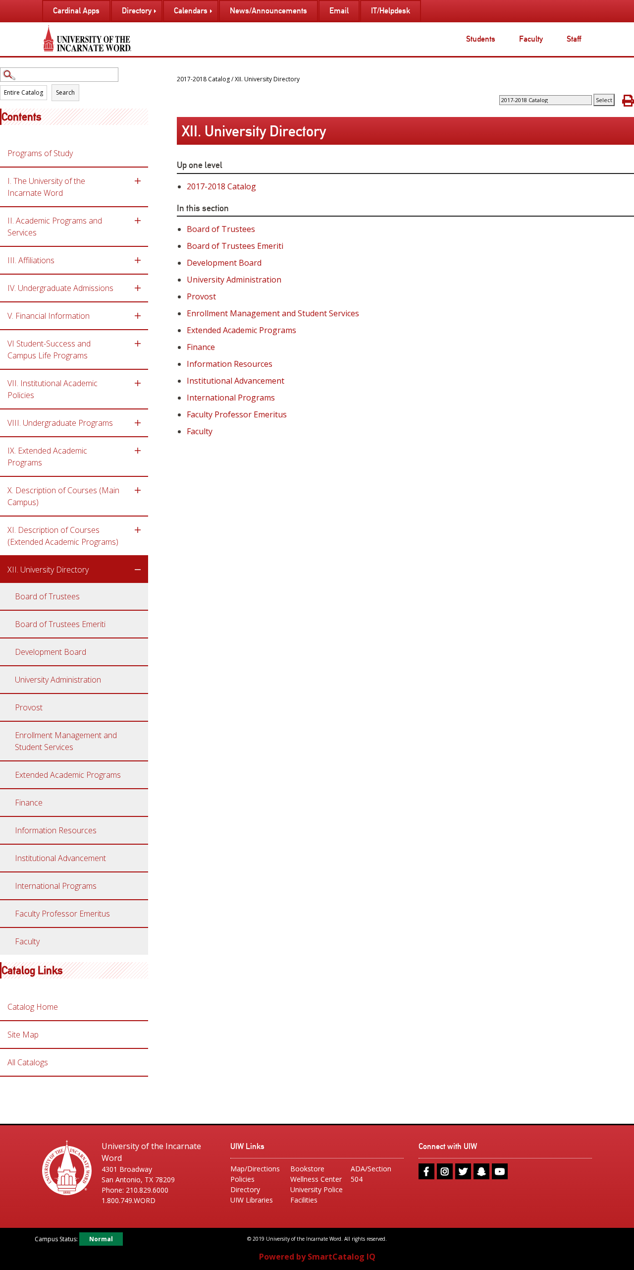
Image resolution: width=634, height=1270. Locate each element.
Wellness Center (316, 1179)
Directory (245, 1189)
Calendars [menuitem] (191, 10)
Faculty (531, 39)
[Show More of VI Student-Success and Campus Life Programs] (137, 343)
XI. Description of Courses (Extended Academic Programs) (62, 535)
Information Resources (56, 830)
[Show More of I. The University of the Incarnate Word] (137, 181)
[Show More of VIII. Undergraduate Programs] (137, 422)
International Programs (56, 885)
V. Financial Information (48, 315)
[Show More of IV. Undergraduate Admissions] (137, 288)
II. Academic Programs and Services (54, 226)
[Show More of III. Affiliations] (137, 260)
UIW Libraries (251, 1200)
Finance (29, 802)
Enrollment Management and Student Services (66, 741)
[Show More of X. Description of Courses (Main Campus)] (137, 490)
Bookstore (307, 1168)
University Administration (58, 679)
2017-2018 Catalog (203, 79)
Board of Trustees (47, 596)
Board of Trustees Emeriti (60, 624)
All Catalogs (27, 1062)
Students (480, 39)
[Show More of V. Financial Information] (137, 315)
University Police (316, 1189)
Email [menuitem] (339, 10)
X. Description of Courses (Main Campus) (63, 496)
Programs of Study (40, 153)
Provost (29, 707)
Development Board (50, 651)
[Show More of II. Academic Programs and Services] (137, 220)
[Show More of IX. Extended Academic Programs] (137, 450)
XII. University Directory (48, 569)
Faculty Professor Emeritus (62, 913)
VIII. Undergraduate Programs (60, 422)
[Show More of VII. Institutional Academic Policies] (137, 383)
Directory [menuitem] (137, 10)
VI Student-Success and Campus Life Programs (49, 349)
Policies (242, 1179)
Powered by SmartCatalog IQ (317, 1256)
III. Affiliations (30, 260)
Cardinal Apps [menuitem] (76, 10)
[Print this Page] (628, 100)
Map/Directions (255, 1168)
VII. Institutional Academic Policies (52, 389)
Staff (574, 39)
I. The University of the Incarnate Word (46, 186)
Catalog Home (32, 1006)
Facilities (303, 1200)
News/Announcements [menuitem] (268, 10)
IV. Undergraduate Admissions (60, 288)
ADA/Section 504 (371, 1174)
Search (65, 92)
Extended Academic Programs (68, 774)
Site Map (23, 1034)
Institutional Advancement (60, 858)
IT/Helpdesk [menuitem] (390, 10)
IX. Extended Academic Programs (47, 456)
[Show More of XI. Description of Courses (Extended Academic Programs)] (137, 530)
